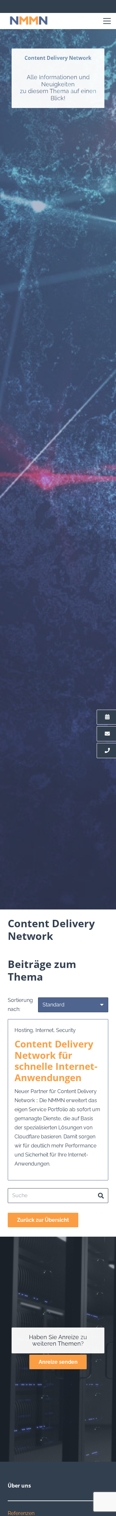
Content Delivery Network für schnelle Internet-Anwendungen (56, 1061)
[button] (107, 21)
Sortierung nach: (20, 1004)
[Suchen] (100, 1195)
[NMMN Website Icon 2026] (28, 21)
